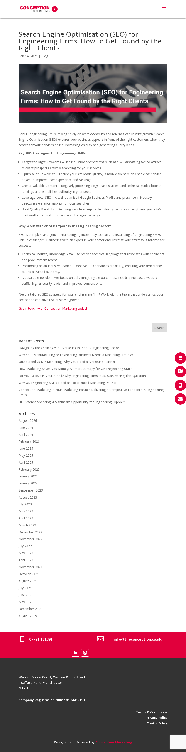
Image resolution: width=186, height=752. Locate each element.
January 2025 (28, 476)
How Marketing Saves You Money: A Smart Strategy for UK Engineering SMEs (75, 368)
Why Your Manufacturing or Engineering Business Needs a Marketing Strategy (76, 355)
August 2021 (28, 581)
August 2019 (28, 616)
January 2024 (28, 483)
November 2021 (30, 567)
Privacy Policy (156, 718)
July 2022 (25, 546)
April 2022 (26, 560)
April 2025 (26, 462)
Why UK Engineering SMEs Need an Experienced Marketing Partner (68, 383)
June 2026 (26, 427)
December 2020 (30, 609)
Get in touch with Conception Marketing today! (53, 308)
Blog (44, 56)
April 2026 (26, 434)
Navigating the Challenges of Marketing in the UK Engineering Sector (69, 348)
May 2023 (26, 511)
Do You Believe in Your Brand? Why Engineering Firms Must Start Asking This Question (82, 376)
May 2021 (26, 602)
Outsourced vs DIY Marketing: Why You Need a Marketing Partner (67, 361)
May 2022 (26, 553)
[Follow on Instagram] (85, 653)
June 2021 (26, 595)
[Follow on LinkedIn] (75, 653)
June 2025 (26, 448)
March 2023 (27, 525)
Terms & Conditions (151, 712)
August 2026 (28, 420)
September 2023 (31, 490)
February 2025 (29, 469)
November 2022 (30, 539)
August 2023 (28, 497)
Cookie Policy (157, 723)
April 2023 (26, 518)
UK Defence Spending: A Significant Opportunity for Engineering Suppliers (72, 402)
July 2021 (25, 588)
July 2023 (25, 504)
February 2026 (29, 441)
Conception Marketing (113, 742)
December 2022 (30, 532)
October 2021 (29, 574)
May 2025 (26, 455)
